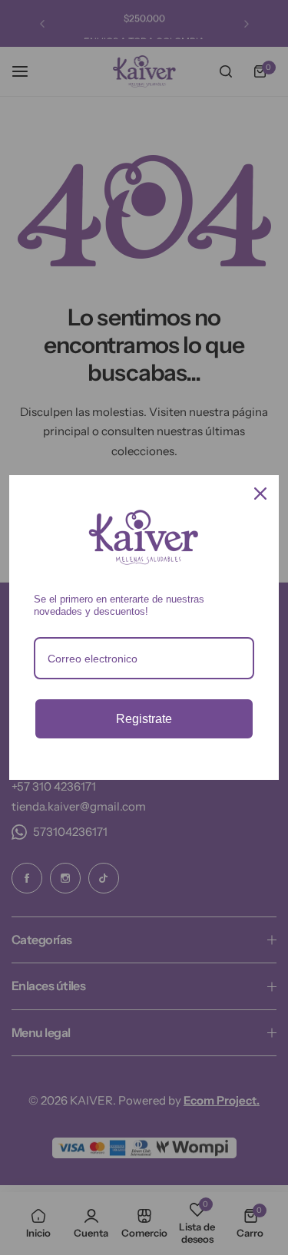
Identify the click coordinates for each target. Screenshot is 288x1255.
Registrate (144, 718)
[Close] (260, 493)
